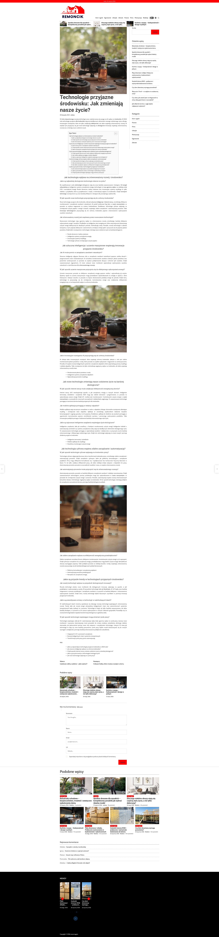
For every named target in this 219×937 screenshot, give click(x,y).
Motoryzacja (138, 18)
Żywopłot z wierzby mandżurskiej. (76, 847)
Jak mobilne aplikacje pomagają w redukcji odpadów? (85, 155)
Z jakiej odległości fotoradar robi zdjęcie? (78, 863)
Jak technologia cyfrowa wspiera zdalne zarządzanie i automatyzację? (88, 159)
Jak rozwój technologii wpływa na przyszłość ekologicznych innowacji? (89, 168)
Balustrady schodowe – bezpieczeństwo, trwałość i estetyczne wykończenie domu (69, 693)
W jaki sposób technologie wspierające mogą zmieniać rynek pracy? (88, 172)
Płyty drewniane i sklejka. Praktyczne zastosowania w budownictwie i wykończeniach (145, 24)
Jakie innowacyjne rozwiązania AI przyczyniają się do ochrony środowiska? (90, 149)
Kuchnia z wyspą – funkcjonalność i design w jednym (115, 692)
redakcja (72, 115)
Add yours (80, 707)
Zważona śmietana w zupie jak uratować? (77, 851)
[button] (70, 912)
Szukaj (134, 28)
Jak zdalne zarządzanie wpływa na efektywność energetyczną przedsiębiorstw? (91, 164)
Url (67, 747)
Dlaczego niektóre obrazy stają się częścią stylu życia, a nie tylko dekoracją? (80, 24)
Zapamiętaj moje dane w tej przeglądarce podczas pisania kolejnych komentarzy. (92, 756)
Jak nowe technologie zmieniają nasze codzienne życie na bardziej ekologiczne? (90, 151)
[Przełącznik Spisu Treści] (115, 133)
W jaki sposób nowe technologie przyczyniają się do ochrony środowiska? (90, 139)
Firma (131, 18)
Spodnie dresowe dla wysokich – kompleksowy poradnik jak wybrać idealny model (144, 54)
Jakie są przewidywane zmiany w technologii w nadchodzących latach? (89, 170)
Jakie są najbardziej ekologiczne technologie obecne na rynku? (86, 138)
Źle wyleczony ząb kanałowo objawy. (79, 859)
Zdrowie (120, 18)
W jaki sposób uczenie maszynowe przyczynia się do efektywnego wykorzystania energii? (93, 147)
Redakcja (145, 18)
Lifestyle (114, 18)
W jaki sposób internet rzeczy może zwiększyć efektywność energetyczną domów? (92, 153)
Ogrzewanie (107, 18)
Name (68, 728)
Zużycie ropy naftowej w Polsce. (75, 855)
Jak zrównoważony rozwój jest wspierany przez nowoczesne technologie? (90, 141)
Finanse (126, 18)
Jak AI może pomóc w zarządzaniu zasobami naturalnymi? (86, 145)
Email (67, 738)
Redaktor (71, 805)
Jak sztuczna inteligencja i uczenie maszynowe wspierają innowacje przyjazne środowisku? (93, 143)
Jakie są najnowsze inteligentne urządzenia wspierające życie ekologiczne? (90, 157)
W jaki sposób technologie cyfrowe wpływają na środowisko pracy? (88, 161)
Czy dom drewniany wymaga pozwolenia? (144, 87)
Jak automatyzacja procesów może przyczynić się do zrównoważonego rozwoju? (91, 163)
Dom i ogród (99, 18)
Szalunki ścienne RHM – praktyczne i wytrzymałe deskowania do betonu (118, 830)
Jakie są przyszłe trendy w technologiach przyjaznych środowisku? (87, 167)
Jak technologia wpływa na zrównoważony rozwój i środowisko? (86, 136)
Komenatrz (69, 713)
